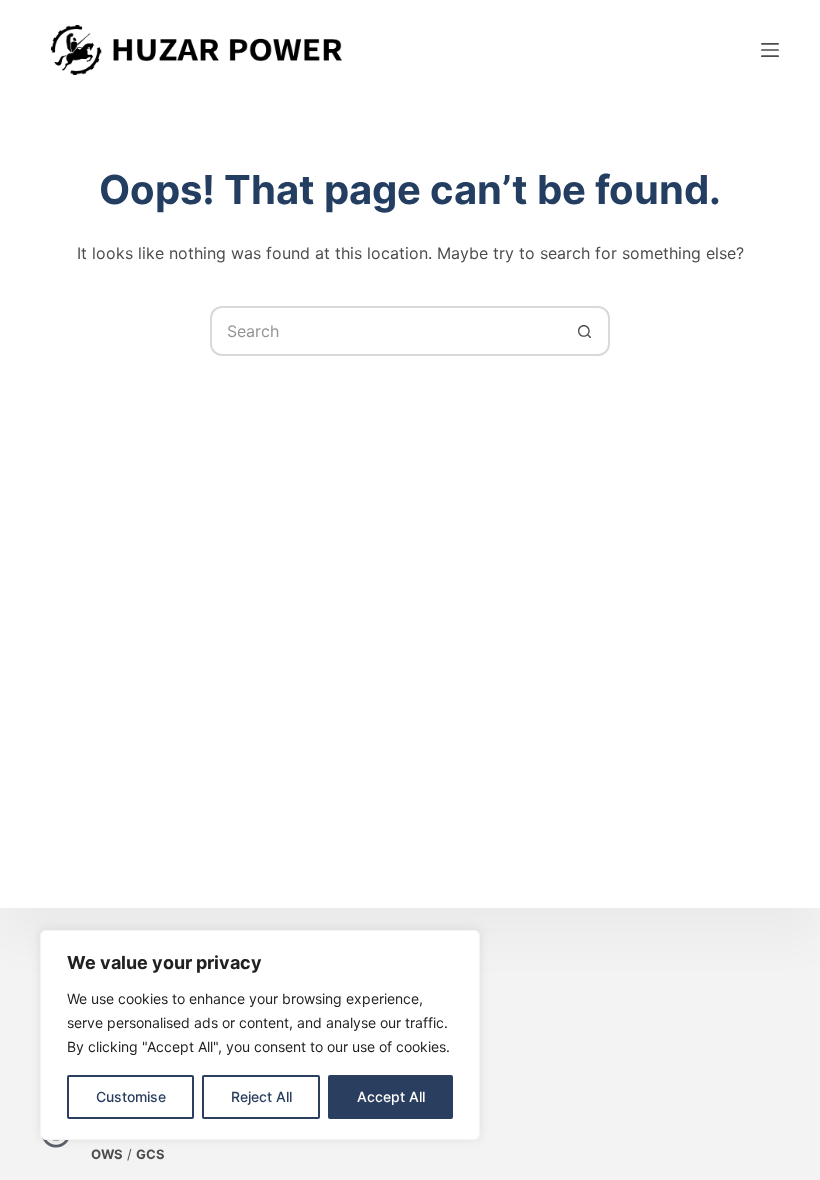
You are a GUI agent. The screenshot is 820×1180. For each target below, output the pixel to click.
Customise (131, 1096)
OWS (107, 1154)
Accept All (391, 1096)
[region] (260, 1035)
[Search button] (585, 331)
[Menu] (770, 50)
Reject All (261, 1096)
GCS (150, 1154)
